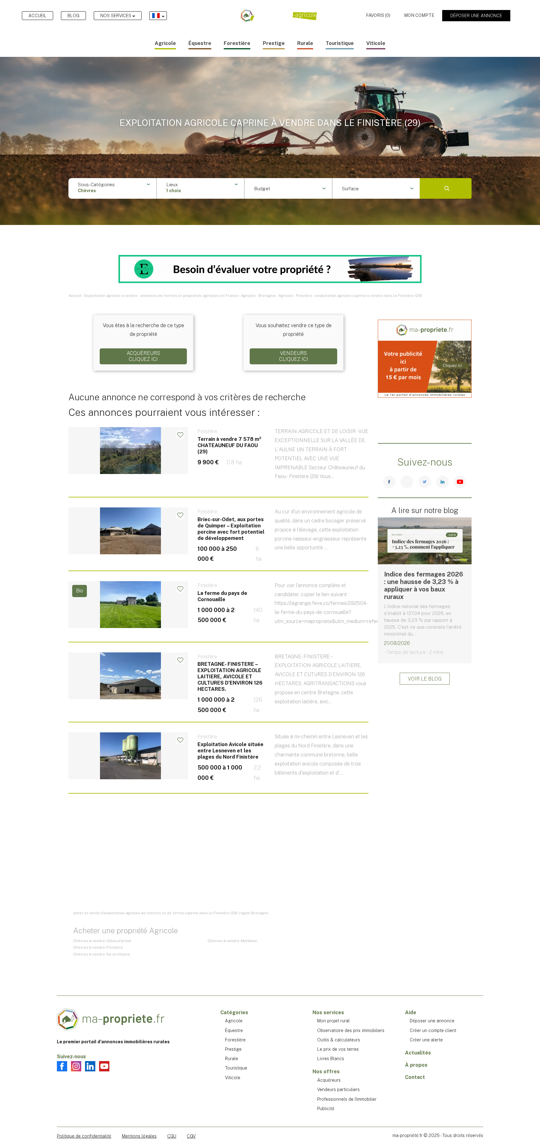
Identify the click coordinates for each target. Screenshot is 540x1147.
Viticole (375, 43)
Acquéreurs (329, 1080)
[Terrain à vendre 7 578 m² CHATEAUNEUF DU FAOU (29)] (218, 465)
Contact (415, 1077)
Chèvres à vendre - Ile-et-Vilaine (101, 954)
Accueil (37, 15)
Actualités (418, 1053)
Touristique (340, 43)
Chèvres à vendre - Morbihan (232, 941)
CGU (171, 1136)
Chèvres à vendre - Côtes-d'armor (102, 941)
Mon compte (419, 15)
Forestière (237, 43)
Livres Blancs (330, 1058)
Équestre (199, 43)
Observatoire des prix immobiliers (350, 1030)
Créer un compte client (433, 1030)
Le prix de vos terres (338, 1049)
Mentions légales (139, 1136)
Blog (73, 15)
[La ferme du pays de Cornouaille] (218, 614)
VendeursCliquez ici (293, 356)
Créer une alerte (426, 1039)
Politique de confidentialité (84, 1136)
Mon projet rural (333, 1020)
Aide (410, 1012)
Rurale (305, 43)
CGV (191, 1136)
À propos (416, 1065)
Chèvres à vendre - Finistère (98, 947)
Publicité (325, 1108)
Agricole (165, 43)
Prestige (274, 43)
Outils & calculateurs (338, 1039)
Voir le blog (425, 679)
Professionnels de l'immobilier (347, 1099)
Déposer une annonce (476, 15)
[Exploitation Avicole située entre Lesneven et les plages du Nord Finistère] (218, 765)
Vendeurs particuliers (338, 1089)
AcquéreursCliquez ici (143, 356)
